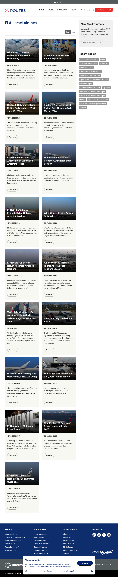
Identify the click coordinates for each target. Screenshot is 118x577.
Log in (89, 10)
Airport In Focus (85, 80)
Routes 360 (62, 10)
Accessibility (9, 573)
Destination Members (41, 544)
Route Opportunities (41, 553)
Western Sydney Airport (97, 104)
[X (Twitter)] (99, 535)
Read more (12, 84)
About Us (66, 534)
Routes (102, 59)
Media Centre (68, 547)
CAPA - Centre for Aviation (88, 59)
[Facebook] (104, 535)
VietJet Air (83, 104)
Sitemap (66, 553)
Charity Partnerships (70, 550)
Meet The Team (68, 541)
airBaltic (82, 100)
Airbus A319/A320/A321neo (98, 100)
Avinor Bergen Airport (101, 80)
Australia (82, 108)
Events (51, 10)
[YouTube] (109, 535)
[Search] (81, 10)
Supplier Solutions (40, 550)
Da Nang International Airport (89, 88)
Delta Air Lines (95, 76)
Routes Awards (10, 550)
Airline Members (39, 537)
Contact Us (67, 537)
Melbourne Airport (85, 84)
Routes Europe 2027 (12, 547)
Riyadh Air (106, 88)
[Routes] (15, 10)
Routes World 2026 (86, 67)
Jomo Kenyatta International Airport (92, 92)
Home (41, 10)
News (73, 10)
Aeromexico (83, 76)
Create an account (104, 10)
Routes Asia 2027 (11, 544)
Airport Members (40, 541)
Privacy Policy (22, 573)
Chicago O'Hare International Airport (92, 96)
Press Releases (68, 544)
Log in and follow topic (92, 43)
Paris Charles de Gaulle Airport (90, 71)
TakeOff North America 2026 (15, 537)
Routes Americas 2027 (13, 541)
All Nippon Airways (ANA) (88, 63)
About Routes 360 (40, 534)
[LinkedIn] (94, 535)
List (73, 32)
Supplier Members (40, 547)
